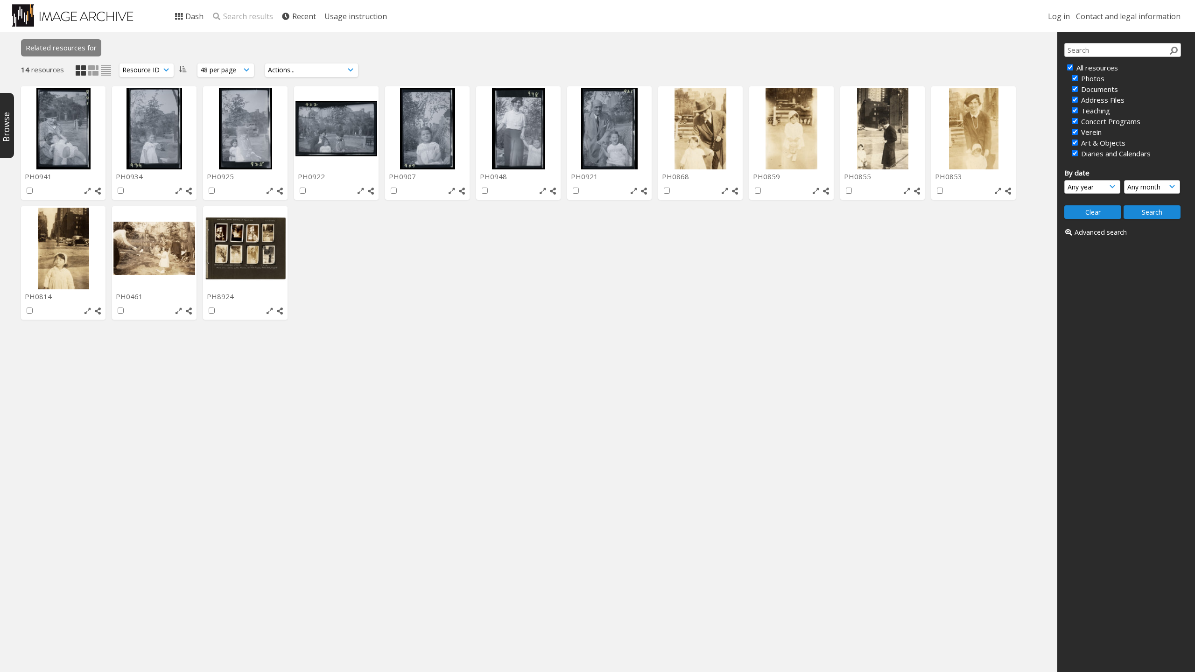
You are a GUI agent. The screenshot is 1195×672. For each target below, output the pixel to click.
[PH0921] (609, 128)
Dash (193, 16)
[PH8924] (245, 248)
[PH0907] (427, 128)
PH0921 (585, 176)
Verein (1090, 132)
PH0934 (130, 176)
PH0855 (858, 176)
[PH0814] (63, 248)
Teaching (1094, 110)
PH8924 (221, 296)
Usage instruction (355, 16)
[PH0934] (154, 128)
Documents (1098, 89)
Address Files (1102, 100)
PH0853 (949, 176)
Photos (1091, 78)
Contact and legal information (1128, 16)
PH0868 (676, 176)
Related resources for (61, 47)
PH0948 (494, 176)
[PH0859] (791, 128)
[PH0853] (973, 128)
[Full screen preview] (87, 191)
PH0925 (221, 176)
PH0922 (312, 176)
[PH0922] (336, 128)
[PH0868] (700, 128)
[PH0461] (154, 248)
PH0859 (767, 176)
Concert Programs (1109, 121)
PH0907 (403, 176)
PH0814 (39, 296)
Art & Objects (1102, 142)
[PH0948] (518, 128)
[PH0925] (245, 128)
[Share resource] (98, 191)
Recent (303, 16)
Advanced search (1101, 232)
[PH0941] (63, 128)
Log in (1059, 16)
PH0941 (39, 176)
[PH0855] (882, 128)
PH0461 (130, 296)
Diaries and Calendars (1115, 153)
